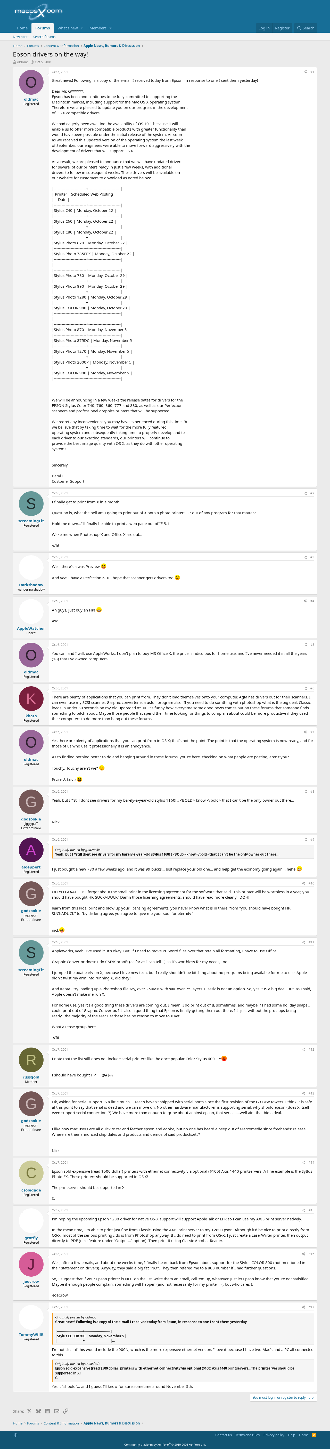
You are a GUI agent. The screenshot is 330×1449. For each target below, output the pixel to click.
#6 (312, 688)
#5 (312, 644)
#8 (312, 791)
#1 (312, 72)
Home (22, 27)
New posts (21, 36)
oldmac (22, 62)
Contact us (223, 1434)
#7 (312, 732)
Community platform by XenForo (165, 1444)
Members (97, 27)
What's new (67, 27)
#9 (312, 839)
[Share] (305, 72)
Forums (42, 27)
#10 (311, 883)
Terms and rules (247, 1434)
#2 (312, 493)
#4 (312, 601)
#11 (311, 942)
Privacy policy (273, 1434)
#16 (311, 1254)
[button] (82, 28)
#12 (311, 1049)
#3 (312, 557)
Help (291, 1434)
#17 (311, 1307)
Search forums (44, 36)
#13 (311, 1093)
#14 (311, 1162)
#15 (311, 1210)
